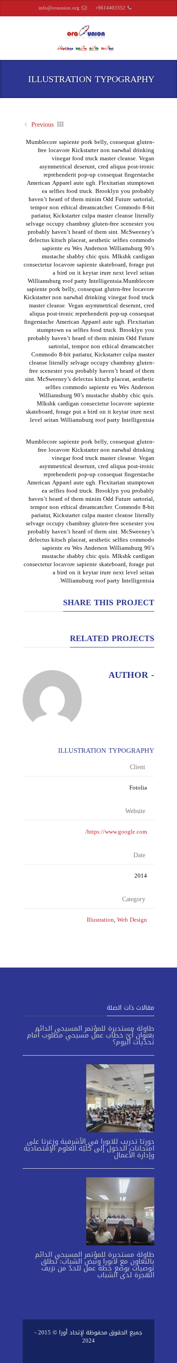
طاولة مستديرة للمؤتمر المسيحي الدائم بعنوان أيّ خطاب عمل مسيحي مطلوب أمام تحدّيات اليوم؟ (90, 1035)
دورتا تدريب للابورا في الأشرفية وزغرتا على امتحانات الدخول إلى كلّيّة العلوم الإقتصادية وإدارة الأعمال (89, 1148)
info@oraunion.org (59, 8)
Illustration (100, 919)
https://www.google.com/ (116, 831)
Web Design (132, 919)
